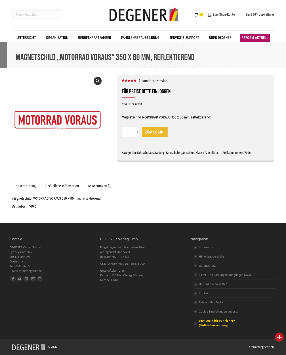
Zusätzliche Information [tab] (62, 186)
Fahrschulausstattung (151, 153)
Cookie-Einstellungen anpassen (219, 311)
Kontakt (204, 293)
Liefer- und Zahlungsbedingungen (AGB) (225, 275)
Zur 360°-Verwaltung (260, 15)
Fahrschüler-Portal (211, 302)
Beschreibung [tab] (26, 186)
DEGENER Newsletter (213, 284)
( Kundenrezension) (153, 81)
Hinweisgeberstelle (211, 256)
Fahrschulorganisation (180, 153)
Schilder (213, 153)
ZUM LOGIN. (155, 132)
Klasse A (201, 153)
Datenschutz (207, 266)
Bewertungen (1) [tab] (99, 186)
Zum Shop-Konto (224, 15)
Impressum (206, 247)
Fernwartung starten (261, 347)
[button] (98, 81)
